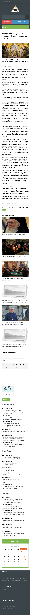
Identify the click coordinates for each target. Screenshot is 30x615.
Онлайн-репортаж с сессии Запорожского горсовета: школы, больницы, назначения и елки (13, 514)
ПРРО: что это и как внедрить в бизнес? (13, 474)
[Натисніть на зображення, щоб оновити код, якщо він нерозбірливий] (8, 389)
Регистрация (8, 22)
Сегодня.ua (13, 203)
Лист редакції (6, 1)
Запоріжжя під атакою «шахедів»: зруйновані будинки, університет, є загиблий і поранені (12, 425)
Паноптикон (16, 612)
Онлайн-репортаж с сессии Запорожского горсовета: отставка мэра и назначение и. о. (14, 527)
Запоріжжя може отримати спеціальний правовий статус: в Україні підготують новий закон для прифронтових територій (13, 438)
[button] (3, 364)
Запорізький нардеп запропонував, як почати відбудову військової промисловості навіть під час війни (13, 501)
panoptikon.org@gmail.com (9, 606)
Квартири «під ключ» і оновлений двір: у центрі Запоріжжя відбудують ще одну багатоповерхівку (13, 412)
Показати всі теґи (5, 589)
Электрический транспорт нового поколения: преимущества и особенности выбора (13, 481)
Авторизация (21, 22)
